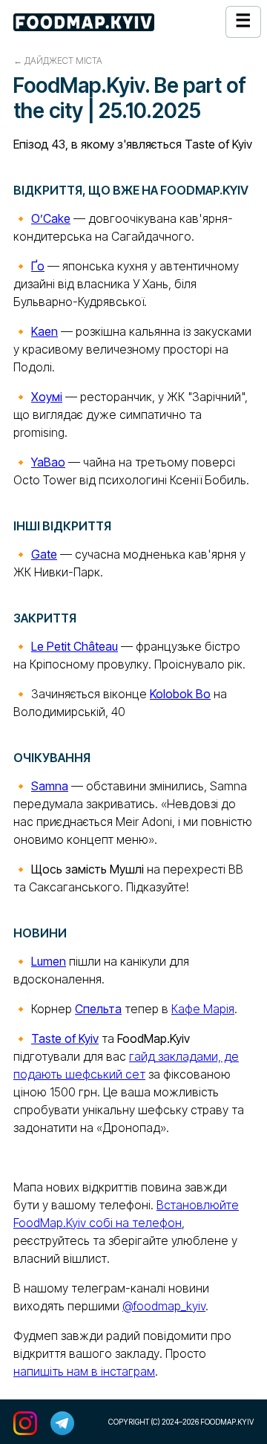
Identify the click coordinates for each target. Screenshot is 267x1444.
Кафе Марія (202, 1008)
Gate (44, 554)
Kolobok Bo (180, 693)
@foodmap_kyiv (163, 1305)
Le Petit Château (74, 646)
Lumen (48, 961)
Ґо (37, 265)
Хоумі (46, 396)
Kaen (44, 331)
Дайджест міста (63, 60)
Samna (49, 785)
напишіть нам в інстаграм (84, 1371)
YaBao (48, 462)
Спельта (98, 1008)
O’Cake (50, 218)
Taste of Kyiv (65, 1038)
